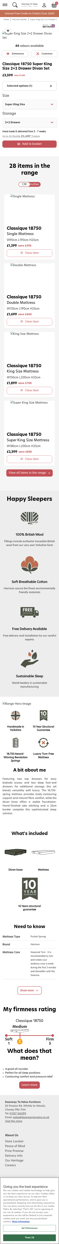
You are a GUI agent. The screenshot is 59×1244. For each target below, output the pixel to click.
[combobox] (29, 104)
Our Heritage (14, 1160)
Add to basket (32, 144)
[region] (29, 1210)
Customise (47, 54)
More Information (21, 1222)
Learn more (29, 1085)
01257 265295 (18, 1113)
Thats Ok (29, 1238)
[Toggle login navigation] (44, 4)
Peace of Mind (15, 1146)
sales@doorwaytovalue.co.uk (31, 1117)
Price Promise (14, 1151)
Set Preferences (30, 1228)
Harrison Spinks (19, 19)
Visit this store (14, 1121)
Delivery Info (13, 1155)
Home (6, 19)
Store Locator (14, 1141)
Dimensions (18, 54)
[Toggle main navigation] (5, 4)
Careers (10, 1165)
